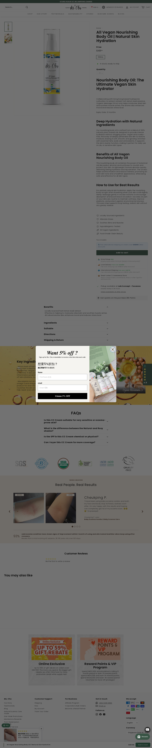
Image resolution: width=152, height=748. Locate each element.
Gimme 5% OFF (62, 396)
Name (40, 372)
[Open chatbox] (147, 730)
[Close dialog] (112, 349)
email (40, 383)
